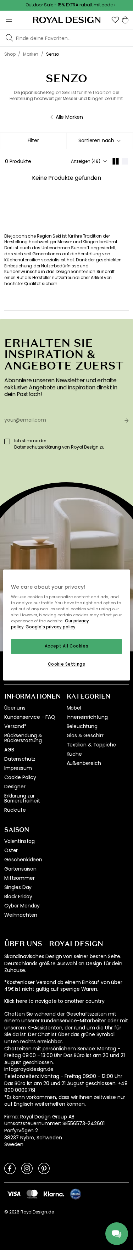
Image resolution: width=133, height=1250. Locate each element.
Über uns (15, 707)
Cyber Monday (22, 905)
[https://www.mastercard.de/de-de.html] (32, 1194)
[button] (115, 19)
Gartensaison (20, 868)
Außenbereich (84, 763)
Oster (11, 850)
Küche (74, 753)
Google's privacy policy (51, 627)
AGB (9, 749)
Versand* (15, 726)
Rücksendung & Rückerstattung (23, 738)
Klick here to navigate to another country (54, 1001)
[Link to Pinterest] (44, 1168)
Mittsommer (19, 878)
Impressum (18, 768)
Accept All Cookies (66, 646)
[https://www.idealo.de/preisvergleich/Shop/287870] (75, 1194)
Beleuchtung (82, 726)
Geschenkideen (23, 859)
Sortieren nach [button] (96, 140)
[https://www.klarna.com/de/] (54, 1194)
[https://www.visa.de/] (14, 1194)
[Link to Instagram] (27, 1168)
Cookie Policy (20, 777)
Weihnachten (20, 914)
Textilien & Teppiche (91, 744)
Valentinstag (19, 841)
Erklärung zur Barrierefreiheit (22, 798)
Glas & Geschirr (85, 735)
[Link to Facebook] (10, 1168)
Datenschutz (19, 758)
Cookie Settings (66, 664)
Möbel (74, 707)
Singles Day (18, 887)
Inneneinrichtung (87, 717)
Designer (15, 786)
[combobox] (100, 141)
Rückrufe (15, 809)
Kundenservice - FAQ (29, 717)
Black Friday (18, 896)
